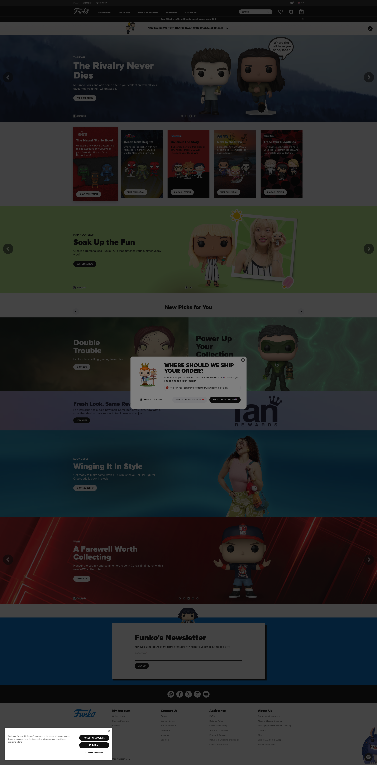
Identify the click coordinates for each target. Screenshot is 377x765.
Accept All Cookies (94, 737)
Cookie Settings (94, 752)
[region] (58, 743)
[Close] (109, 731)
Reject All (94, 745)
